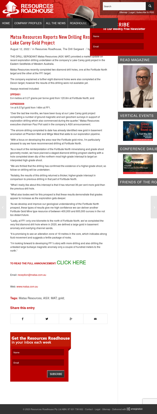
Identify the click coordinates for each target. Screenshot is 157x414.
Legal (132, 12)
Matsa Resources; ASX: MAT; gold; (42, 298)
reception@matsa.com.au (32, 274)
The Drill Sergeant (73, 49)
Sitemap (123, 12)
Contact (89, 409)
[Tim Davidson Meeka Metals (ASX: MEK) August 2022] (3, 207)
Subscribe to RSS (145, 12)
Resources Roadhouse (48, 49)
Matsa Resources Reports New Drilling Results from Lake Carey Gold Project (58, 40)
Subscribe (55, 374)
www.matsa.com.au (27, 286)
